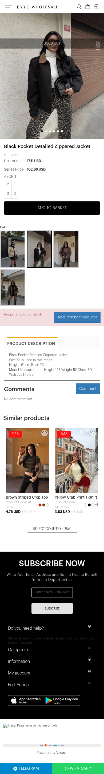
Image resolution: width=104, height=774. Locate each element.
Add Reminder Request (77, 317)
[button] (42, 131)
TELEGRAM (29, 769)
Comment (88, 389)
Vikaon (61, 752)
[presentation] (7, 469)
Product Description (31, 344)
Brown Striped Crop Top (27, 497)
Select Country (52, 528)
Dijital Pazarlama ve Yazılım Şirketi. (32, 725)
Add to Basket (52, 208)
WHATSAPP (80, 769)
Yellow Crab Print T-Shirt (76, 497)
